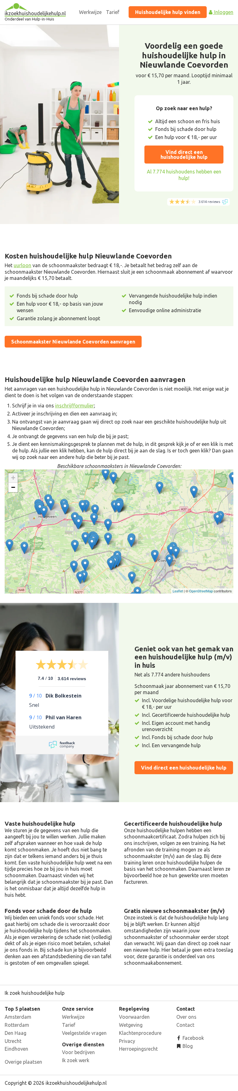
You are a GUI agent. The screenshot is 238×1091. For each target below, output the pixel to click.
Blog (187, 1046)
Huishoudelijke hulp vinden (167, 12)
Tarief (112, 12)
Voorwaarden (134, 1017)
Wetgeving (131, 1025)
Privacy (127, 1041)
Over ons (186, 1017)
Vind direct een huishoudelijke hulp (184, 154)
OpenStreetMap (201, 590)
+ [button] (13, 478)
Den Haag (15, 1033)
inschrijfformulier (74, 405)
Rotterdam (17, 1025)
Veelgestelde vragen (84, 1033)
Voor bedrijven (78, 1052)
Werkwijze (90, 12)
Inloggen (223, 12)
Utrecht (13, 1041)
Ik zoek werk (75, 1060)
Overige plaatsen (23, 1062)
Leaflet (178, 590)
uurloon (22, 265)
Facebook (192, 1038)
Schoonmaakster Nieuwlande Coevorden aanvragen (73, 341)
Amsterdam (18, 1017)
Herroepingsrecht (138, 1049)
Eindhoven (16, 1049)
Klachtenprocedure (140, 1033)
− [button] (13, 487)
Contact (185, 1025)
